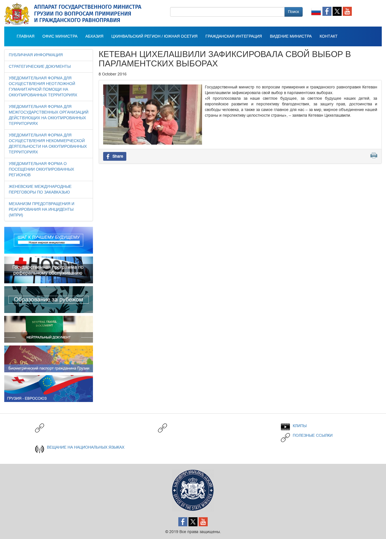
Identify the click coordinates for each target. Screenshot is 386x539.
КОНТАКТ (329, 36)
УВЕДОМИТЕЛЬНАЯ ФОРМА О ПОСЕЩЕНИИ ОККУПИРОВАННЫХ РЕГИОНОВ (41, 169)
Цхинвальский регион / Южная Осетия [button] (154, 36)
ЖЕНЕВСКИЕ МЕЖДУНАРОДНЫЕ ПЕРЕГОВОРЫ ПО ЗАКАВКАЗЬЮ (40, 189)
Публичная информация (36, 55)
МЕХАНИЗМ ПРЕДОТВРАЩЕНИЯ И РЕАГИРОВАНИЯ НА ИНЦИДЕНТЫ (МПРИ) (41, 210)
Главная (25, 36)
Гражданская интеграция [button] (233, 36)
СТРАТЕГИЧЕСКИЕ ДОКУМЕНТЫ (40, 66)
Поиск (293, 11)
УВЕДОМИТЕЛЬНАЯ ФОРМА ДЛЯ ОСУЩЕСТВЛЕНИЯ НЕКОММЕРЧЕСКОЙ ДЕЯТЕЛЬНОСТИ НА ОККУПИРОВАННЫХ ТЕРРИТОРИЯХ (48, 144)
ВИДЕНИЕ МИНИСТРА (291, 36)
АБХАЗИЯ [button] (94, 36)
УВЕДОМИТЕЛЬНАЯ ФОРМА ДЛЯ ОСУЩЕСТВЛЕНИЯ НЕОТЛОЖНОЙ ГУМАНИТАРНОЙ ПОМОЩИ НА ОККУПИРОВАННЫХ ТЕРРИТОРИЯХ (43, 86)
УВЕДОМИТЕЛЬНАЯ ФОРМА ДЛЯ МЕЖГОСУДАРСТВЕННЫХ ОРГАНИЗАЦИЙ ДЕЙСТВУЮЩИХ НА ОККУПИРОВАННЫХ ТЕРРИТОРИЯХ (48, 115)
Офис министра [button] (59, 36)
